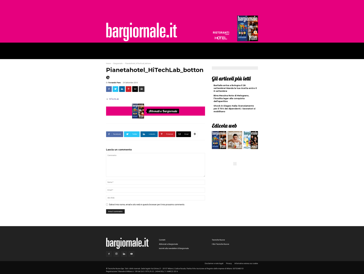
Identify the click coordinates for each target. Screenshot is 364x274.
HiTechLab (114, 99)
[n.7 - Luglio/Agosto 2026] (247, 29)
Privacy (229, 263)
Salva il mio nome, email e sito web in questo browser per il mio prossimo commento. (147, 204)
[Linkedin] (124, 254)
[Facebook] (109, 254)
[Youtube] (131, 254)
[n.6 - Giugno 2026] (235, 140)
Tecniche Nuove (218, 240)
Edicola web (224, 125)
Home (108, 63)
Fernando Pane (114, 83)
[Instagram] (116, 254)
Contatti (162, 240)
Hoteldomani (220, 38)
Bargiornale (118, 63)
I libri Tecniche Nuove (220, 244)
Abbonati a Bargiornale (163, 111)
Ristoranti (220, 33)
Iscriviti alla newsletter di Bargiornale (174, 248)
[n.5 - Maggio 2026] (251, 140)
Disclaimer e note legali (214, 263)
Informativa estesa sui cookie (246, 263)
